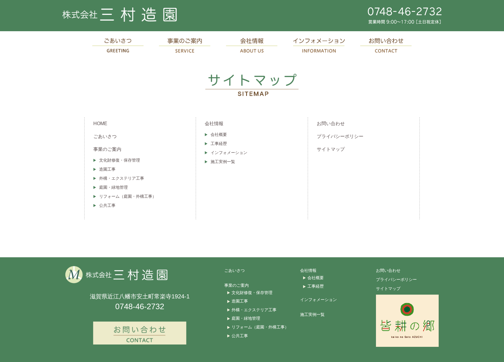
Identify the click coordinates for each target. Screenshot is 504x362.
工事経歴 (219, 143)
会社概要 (219, 134)
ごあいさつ (105, 136)
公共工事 (107, 205)
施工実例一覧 (223, 161)
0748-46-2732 (139, 306)
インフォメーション (229, 152)
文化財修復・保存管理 (119, 160)
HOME (100, 123)
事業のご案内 (107, 149)
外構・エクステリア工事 (121, 178)
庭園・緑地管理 (113, 187)
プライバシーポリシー (340, 136)
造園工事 (107, 169)
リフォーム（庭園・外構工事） (127, 196)
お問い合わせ (331, 123)
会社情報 (214, 123)
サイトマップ (331, 149)
